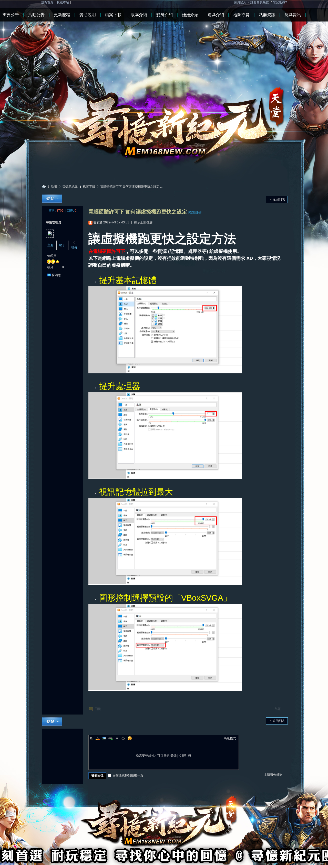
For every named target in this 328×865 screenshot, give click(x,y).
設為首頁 (47, 2)
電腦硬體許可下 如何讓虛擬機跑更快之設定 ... (131, 186)
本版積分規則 (273, 774)
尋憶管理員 (53, 222)
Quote (116, 738)
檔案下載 (89, 186)
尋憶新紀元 (44, 186)
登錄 (173, 756)
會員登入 (240, 2)
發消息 (56, 275)
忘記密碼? (280, 2)
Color (97, 738)
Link (110, 738)
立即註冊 (185, 756)
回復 (98, 709)
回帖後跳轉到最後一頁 (127, 775)
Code (123, 738)
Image (104, 738)
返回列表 (279, 199)
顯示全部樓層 (143, 222)
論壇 (54, 186)
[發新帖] (52, 198)
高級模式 (230, 738)
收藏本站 (63, 2)
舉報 (278, 709)
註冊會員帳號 (259, 2)
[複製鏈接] (195, 212)
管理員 (51, 256)
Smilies (129, 738)
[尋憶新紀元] (164, 84)
